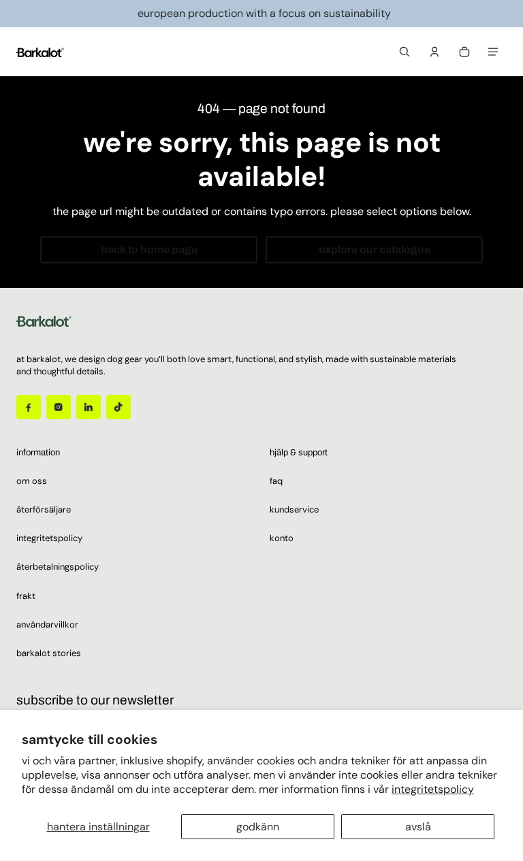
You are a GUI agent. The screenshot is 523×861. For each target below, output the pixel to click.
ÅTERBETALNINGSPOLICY (57, 566)
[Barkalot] (40, 51)
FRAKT (25, 596)
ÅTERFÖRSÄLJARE (43, 509)
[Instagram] (58, 407)
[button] (404, 51)
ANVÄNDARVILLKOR (47, 624)
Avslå (418, 826)
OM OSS (31, 481)
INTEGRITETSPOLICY (49, 538)
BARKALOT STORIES (48, 653)
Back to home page (149, 249)
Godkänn (257, 826)
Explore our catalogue (374, 249)
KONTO (282, 538)
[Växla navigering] (493, 51)
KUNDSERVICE (294, 509)
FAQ (276, 481)
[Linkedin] (88, 407)
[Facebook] (28, 407)
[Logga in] (434, 51)
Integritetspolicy (433, 789)
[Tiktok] (118, 407)
